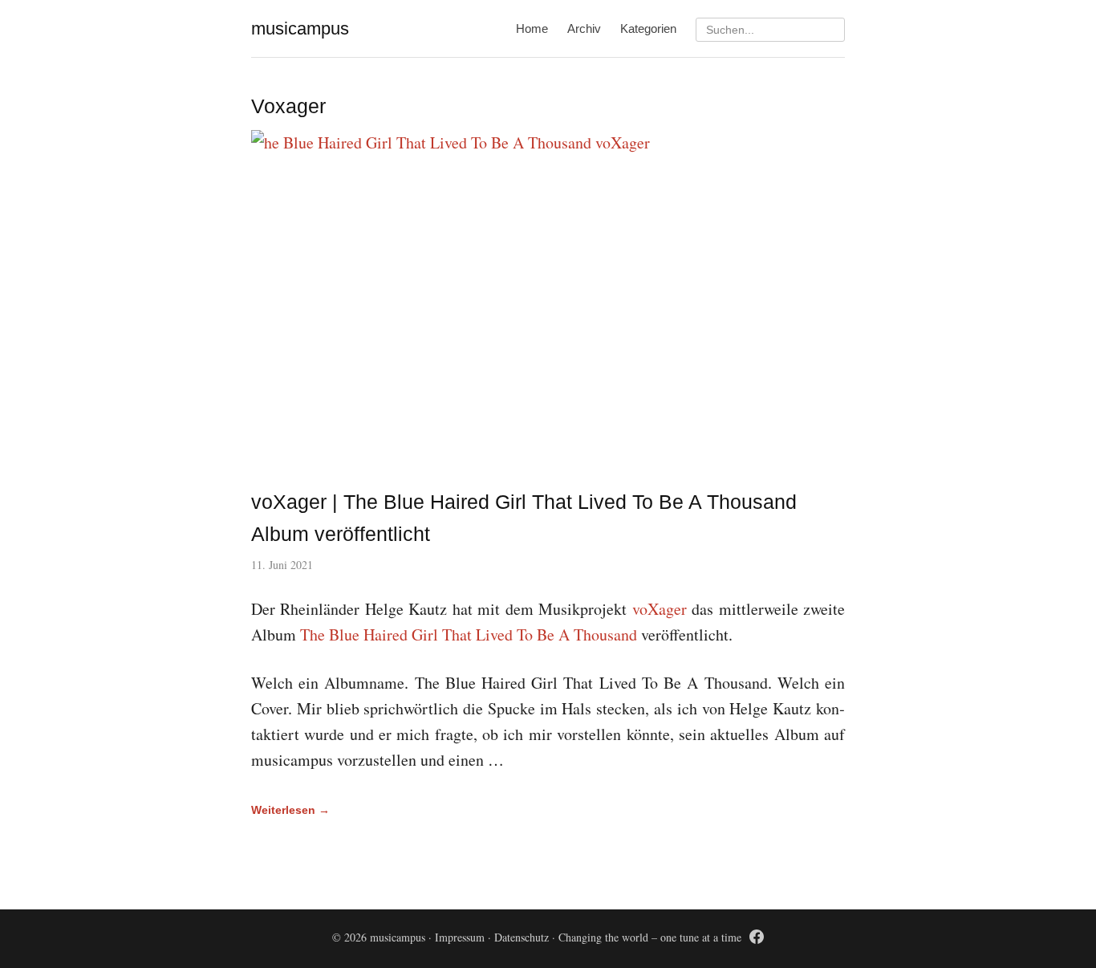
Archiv (584, 28)
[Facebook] (756, 939)
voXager (659, 609)
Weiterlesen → (290, 809)
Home (532, 28)
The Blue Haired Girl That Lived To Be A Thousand (468, 634)
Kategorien (648, 28)
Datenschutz (521, 937)
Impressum (460, 937)
